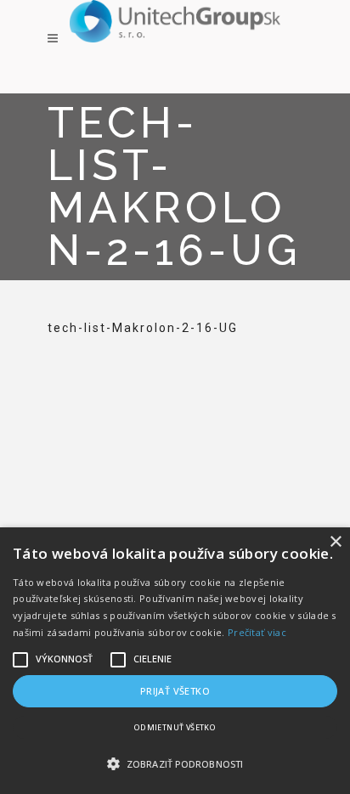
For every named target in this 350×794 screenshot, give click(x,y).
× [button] (335, 542)
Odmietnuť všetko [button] (175, 727)
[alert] (175, 660)
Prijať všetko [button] (175, 690)
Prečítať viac (257, 632)
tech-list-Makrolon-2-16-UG (143, 328)
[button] (175, 764)
